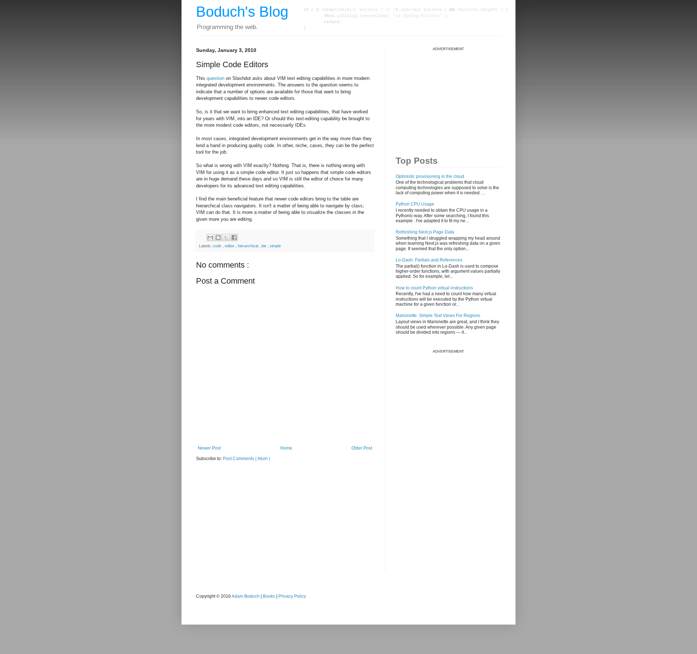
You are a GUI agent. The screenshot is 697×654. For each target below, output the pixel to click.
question (215, 78)
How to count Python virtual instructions (434, 288)
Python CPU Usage (415, 204)
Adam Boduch (246, 596)
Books (269, 596)
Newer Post (209, 448)
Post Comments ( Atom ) (246, 458)
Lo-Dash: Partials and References (429, 260)
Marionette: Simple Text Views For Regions (438, 315)
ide (264, 246)
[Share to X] (226, 237)
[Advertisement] (450, 96)
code (218, 246)
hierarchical (248, 246)
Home (286, 448)
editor (230, 246)
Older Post (361, 448)
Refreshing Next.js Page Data (425, 232)
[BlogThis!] (218, 237)
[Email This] (210, 237)
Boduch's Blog (242, 12)
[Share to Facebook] (234, 237)
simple (275, 246)
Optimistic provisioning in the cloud (430, 176)
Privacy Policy (292, 596)
